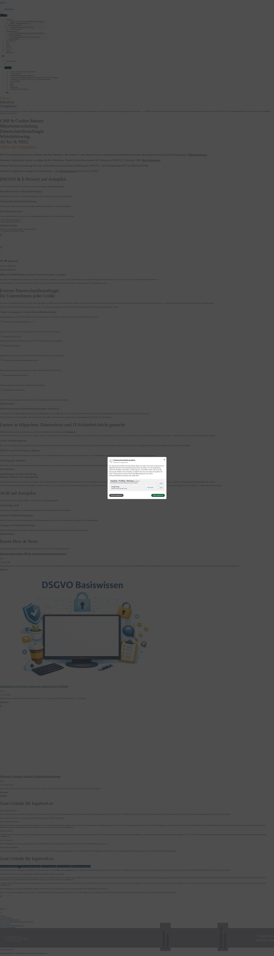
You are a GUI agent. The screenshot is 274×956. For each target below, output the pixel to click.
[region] (137, 485)
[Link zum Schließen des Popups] (164, 460)
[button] (158, 484)
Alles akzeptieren (158, 495)
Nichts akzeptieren (116, 495)
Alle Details (150, 487)
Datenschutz (124, 462)
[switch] (160, 483)
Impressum (116, 462)
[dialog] (137, 478)
